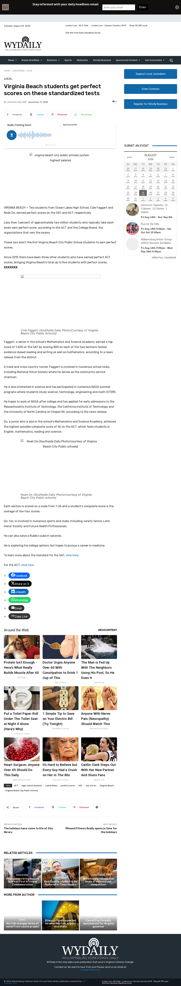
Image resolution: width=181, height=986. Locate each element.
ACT (16, 785)
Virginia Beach (107, 785)
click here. (72, 555)
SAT (80, 785)
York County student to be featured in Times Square (60, 883)
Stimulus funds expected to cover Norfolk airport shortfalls (60, 923)
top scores (91, 785)
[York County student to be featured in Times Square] (60, 874)
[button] (171, 60)
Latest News (18, 70)
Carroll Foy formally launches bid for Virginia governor (98, 923)
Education (22, 875)
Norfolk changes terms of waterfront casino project (22, 925)
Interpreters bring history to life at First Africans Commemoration (22, 881)
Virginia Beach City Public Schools (21, 790)
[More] (97, 807)
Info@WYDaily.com (90, 969)
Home (7, 70)
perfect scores (68, 785)
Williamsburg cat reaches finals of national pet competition (98, 881)
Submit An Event (136, 145)
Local (29, 70)
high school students (32, 785)
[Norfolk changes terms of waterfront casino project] (22, 915)
